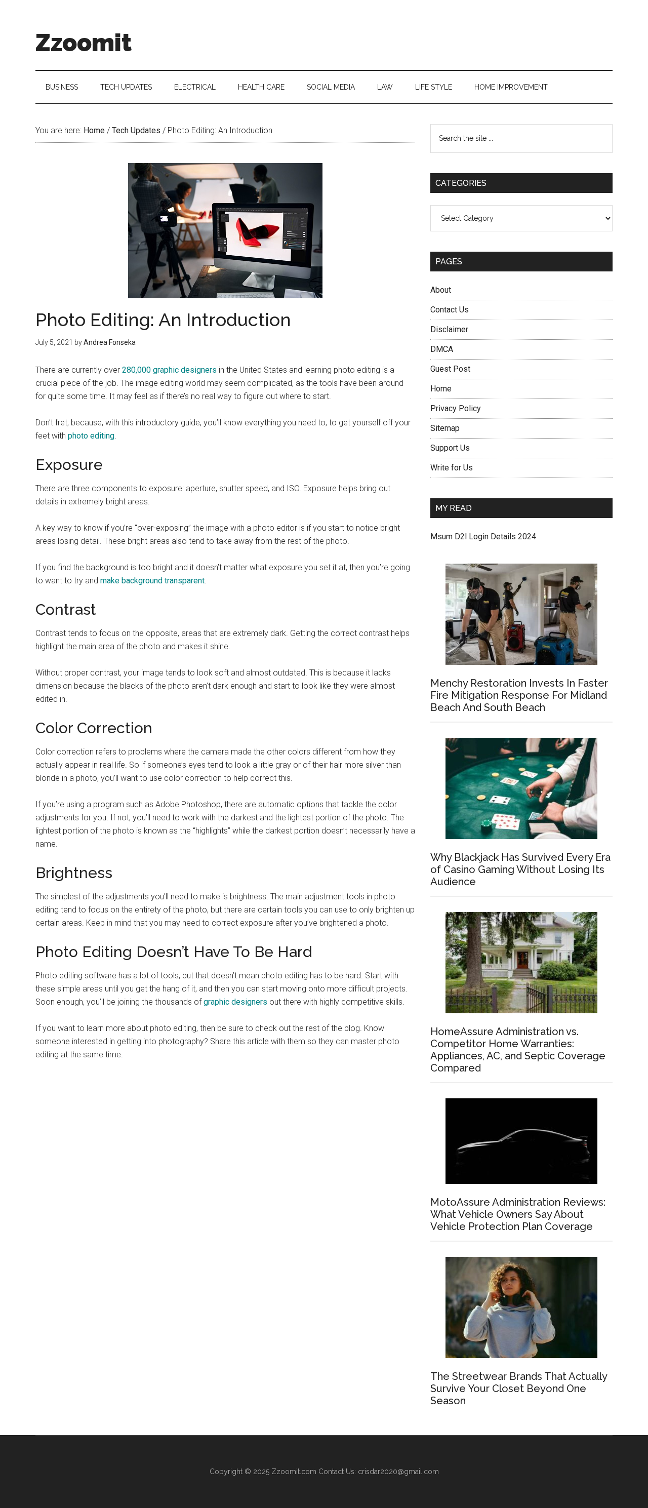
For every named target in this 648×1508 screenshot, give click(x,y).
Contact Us (449, 309)
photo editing (91, 436)
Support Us (450, 448)
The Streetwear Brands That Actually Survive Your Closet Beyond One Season (518, 1388)
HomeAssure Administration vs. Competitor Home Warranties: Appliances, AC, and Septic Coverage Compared (517, 1049)
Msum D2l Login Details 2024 (483, 536)
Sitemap (445, 428)
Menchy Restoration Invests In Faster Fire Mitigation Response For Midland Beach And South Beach (519, 695)
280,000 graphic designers (169, 370)
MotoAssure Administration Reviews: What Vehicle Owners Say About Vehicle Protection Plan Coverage (517, 1214)
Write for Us (451, 467)
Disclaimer (449, 329)
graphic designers (235, 1002)
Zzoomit (83, 42)
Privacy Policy (455, 408)
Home (441, 388)
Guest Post (450, 369)
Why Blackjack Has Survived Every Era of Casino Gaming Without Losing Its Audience (520, 869)
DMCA (441, 349)
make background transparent (152, 580)
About (440, 290)
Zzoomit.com (293, 1471)
